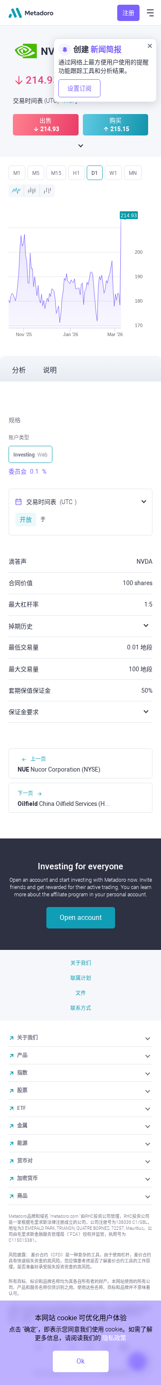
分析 (19, 370)
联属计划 (80, 978)
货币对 (25, 1161)
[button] (148, 1037)
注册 (128, 12)
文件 (81, 993)
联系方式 (80, 1008)
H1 (76, 173)
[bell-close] (149, 45)
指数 (22, 1073)
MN (133, 173)
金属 (22, 1126)
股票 (22, 1091)
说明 (50, 370)
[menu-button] (150, 12)
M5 (35, 173)
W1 (113, 173)
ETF (21, 1108)
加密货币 (27, 1178)
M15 (56, 173)
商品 (22, 1196)
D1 (94, 173)
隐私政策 (114, 1337)
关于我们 (80, 963)
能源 (22, 1143)
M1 (17, 173)
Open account (81, 917)
